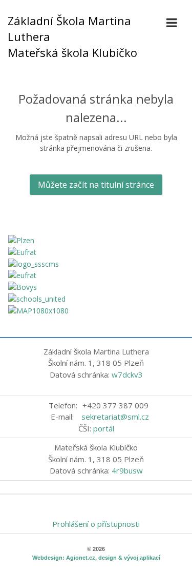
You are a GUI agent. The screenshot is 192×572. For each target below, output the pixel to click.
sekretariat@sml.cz (115, 416)
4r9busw (127, 470)
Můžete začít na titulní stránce (96, 184)
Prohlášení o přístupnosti (96, 524)
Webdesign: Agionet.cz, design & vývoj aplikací (96, 558)
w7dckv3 (127, 374)
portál (103, 428)
